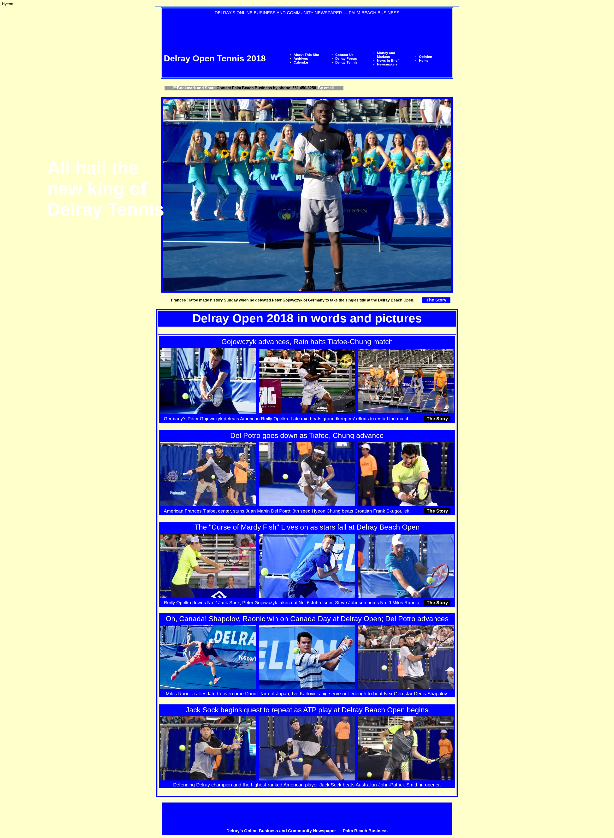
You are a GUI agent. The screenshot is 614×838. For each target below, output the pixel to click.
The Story (436, 300)
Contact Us (344, 55)
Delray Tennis (346, 62)
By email (326, 88)
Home (423, 60)
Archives (301, 58)
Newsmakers (387, 64)
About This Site (306, 55)
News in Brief (388, 60)
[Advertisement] (307, 28)
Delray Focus (346, 58)
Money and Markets (386, 55)
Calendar (301, 62)
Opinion (425, 57)
